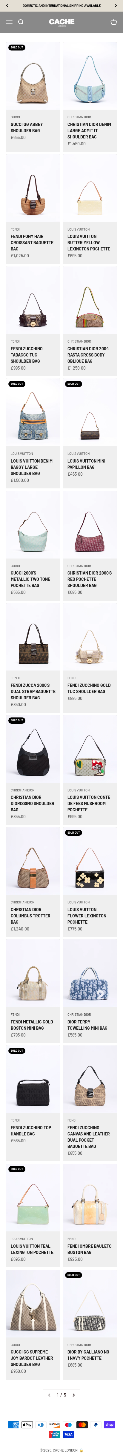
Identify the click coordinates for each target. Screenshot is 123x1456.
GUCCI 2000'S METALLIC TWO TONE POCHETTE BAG (30, 579)
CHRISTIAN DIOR (79, 117)
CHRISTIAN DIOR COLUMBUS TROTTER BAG (30, 916)
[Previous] (7, 6)
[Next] (116, 6)
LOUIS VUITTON (78, 229)
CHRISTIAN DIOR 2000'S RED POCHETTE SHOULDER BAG (89, 579)
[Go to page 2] (73, 1395)
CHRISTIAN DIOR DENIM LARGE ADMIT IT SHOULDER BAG (89, 130)
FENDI (15, 229)
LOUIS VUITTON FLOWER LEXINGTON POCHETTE (86, 916)
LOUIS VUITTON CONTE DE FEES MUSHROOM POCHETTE (88, 803)
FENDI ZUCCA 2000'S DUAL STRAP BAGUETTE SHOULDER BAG (33, 691)
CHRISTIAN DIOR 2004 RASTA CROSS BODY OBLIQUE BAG (88, 355)
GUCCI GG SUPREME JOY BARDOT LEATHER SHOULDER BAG (32, 1358)
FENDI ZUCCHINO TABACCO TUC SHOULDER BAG (27, 355)
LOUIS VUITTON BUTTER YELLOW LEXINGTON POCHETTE (88, 242)
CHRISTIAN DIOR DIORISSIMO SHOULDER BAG (32, 803)
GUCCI (15, 117)
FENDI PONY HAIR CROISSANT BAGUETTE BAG (32, 242)
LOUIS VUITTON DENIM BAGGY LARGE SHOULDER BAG (32, 467)
